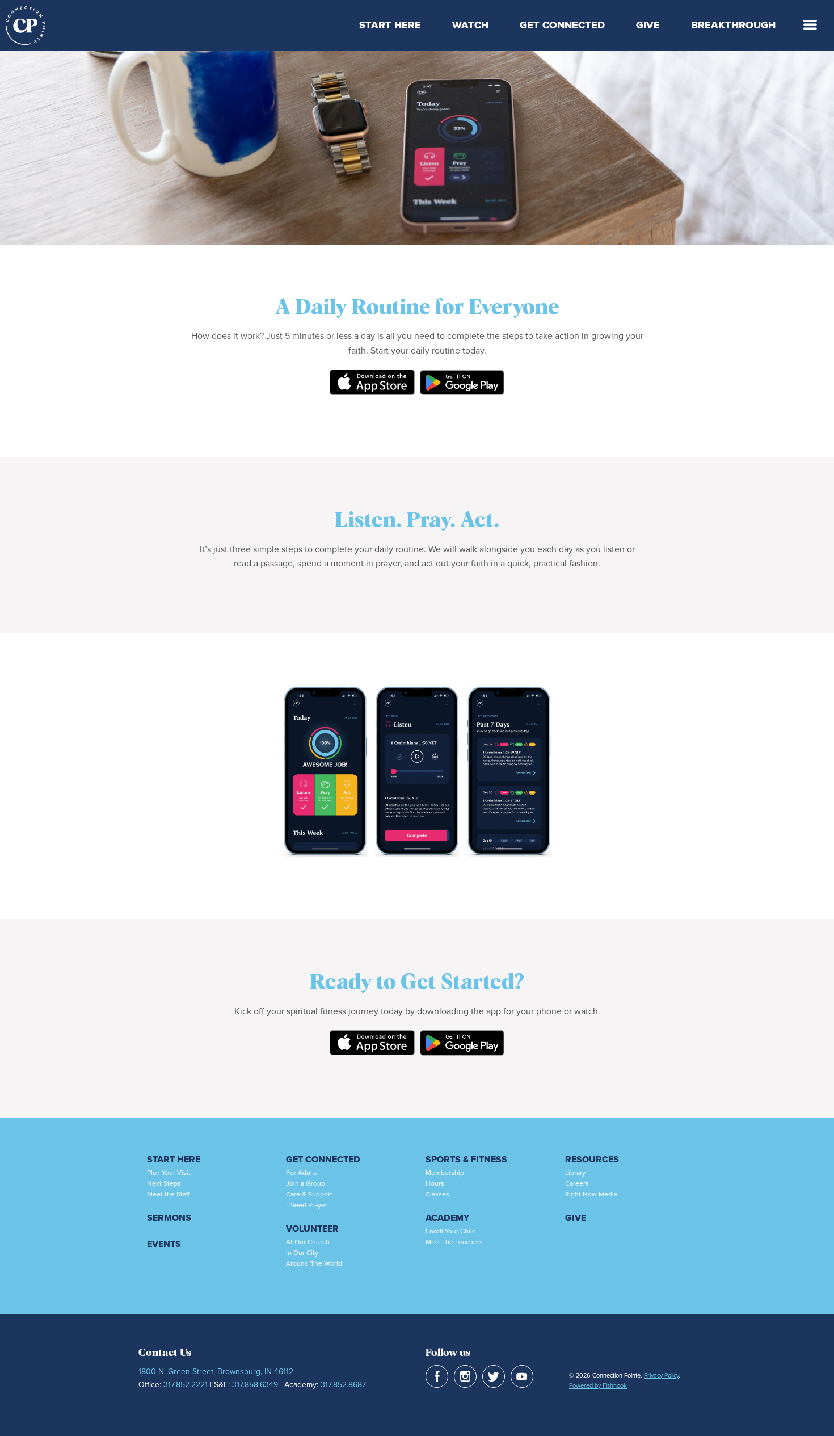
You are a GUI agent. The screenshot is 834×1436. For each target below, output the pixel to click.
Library (575, 1172)
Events (164, 1243)
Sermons (169, 1217)
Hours (435, 1183)
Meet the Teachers (454, 1241)
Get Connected (562, 25)
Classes (437, 1194)
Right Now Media (591, 1194)
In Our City (302, 1252)
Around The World (314, 1263)
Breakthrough (733, 25)
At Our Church (308, 1241)
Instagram (465, 1376)
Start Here (390, 25)
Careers (577, 1183)
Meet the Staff (168, 1194)
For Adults (302, 1172)
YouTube (522, 1376)
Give (648, 25)
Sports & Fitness (466, 1159)
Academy (447, 1217)
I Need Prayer (306, 1205)
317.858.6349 (255, 1384)
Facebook (437, 1376)
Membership (445, 1172)
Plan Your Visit (169, 1172)
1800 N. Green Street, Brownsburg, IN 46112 (215, 1371)
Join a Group (305, 1183)
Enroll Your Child (451, 1231)
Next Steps (164, 1183)
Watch (470, 25)
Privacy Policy (661, 1375)
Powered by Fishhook (598, 1385)
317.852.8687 (343, 1384)
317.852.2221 (185, 1384)
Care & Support (309, 1194)
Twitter (493, 1376)
